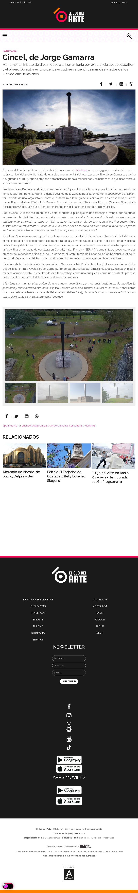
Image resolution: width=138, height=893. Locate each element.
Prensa (100, 626)
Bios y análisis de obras (38, 599)
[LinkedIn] (122, 83)
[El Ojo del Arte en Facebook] (69, 707)
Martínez (81, 170)
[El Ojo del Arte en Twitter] (69, 724)
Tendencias (38, 613)
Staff (99, 633)
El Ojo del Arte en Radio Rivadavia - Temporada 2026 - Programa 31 (110, 477)
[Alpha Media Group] (69, 873)
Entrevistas (38, 606)
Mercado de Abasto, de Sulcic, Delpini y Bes (21, 474)
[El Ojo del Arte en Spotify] (69, 730)
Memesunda (100, 606)
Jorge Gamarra (59, 425)
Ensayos (38, 619)
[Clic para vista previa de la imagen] (69, 123)
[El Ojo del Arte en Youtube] (69, 740)
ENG (118, 3)
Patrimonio (10, 50)
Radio (100, 613)
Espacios (38, 639)
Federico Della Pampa (33, 425)
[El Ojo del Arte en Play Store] (69, 759)
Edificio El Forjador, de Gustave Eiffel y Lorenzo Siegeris (66, 476)
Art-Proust (100, 599)
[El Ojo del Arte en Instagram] (69, 717)
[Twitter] (111, 83)
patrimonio (10, 425)
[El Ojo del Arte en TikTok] (69, 747)
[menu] (5, 36)
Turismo (38, 626)
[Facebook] (101, 83)
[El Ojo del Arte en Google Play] (69, 790)
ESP (113, 3)
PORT (124, 3)
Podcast (99, 619)
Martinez (90, 425)
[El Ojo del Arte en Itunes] (69, 768)
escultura (76, 425)
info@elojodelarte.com (75, 833)
